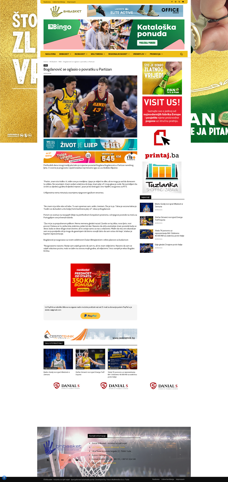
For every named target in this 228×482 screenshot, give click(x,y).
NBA (60, 62)
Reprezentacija (114, 368)
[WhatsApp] (80, 324)
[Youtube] (182, 1)
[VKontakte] (77, 460)
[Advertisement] (114, 408)
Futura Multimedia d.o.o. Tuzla (118, 479)
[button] (181, 54)
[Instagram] (175, 1)
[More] (86, 324)
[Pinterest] (74, 324)
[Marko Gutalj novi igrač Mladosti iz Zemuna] (58, 359)
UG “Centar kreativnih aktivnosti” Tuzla (108, 447)
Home (46, 62)
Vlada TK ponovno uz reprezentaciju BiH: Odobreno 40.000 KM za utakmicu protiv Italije (122, 374)
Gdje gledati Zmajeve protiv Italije (168, 245)
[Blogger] (48, 460)
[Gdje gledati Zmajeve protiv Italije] (146, 248)
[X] (179, 1)
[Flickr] (62, 460)
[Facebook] (172, 1)
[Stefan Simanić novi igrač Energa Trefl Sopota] (90, 359)
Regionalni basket (50, 368)
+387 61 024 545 (109, 463)
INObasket (53, 62)
